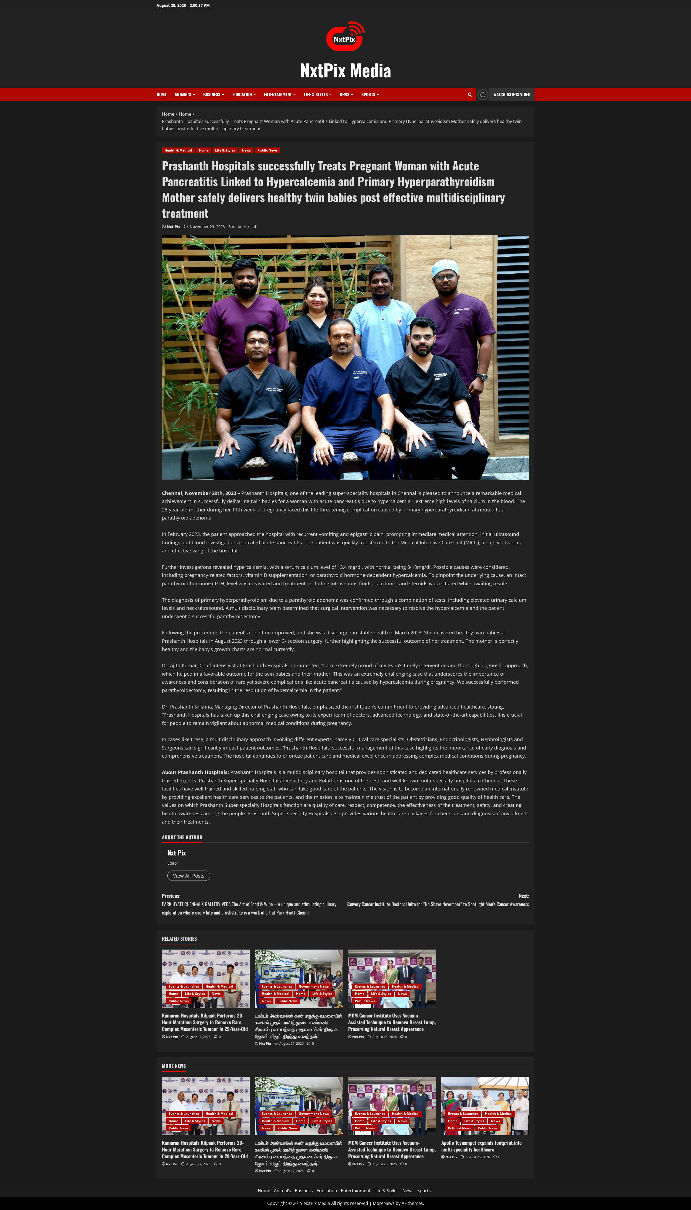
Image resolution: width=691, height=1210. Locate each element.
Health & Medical (178, 150)
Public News (267, 150)
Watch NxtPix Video (511, 94)
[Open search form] (470, 94)
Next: (438, 900)
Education (242, 94)
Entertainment (278, 94)
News (344, 94)
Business (211, 94)
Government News (314, 986)
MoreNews (384, 1203)
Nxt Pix (173, 226)
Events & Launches (184, 986)
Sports (368, 94)
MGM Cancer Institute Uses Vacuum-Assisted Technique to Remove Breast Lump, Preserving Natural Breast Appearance (392, 1022)
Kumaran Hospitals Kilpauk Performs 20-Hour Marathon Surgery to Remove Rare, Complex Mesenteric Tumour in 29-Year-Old (205, 1022)
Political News (459, 1128)
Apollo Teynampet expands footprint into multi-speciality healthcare (481, 1146)
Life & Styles (316, 94)
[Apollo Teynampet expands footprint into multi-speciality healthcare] (485, 1106)
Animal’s (183, 94)
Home (162, 94)
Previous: (249, 904)
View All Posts (189, 875)
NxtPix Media (345, 69)
